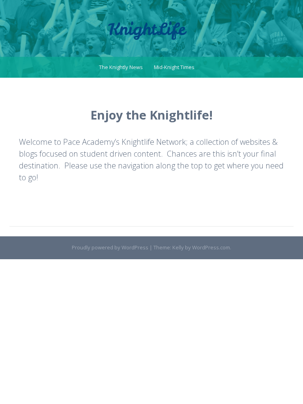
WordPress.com (211, 247)
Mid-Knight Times (174, 67)
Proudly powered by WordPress (110, 247)
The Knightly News (121, 67)
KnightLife (146, 29)
